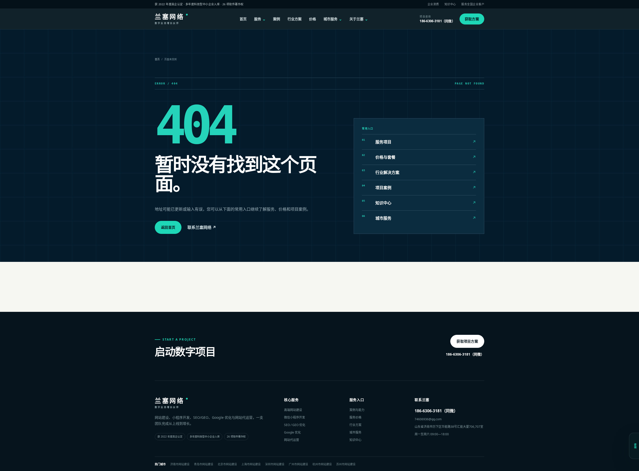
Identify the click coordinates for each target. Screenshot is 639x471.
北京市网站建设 (227, 464)
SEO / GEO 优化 (294, 425)
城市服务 (332, 19)
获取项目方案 (467, 341)
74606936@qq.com (428, 419)
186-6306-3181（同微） (465, 354)
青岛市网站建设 (203, 464)
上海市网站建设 (251, 464)
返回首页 (168, 227)
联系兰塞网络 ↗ (201, 227)
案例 (276, 18)
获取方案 (472, 18)
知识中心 (450, 4)
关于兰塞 (358, 19)
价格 (312, 18)
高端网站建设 (293, 410)
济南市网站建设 (179, 464)
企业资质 (433, 4)
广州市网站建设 (298, 464)
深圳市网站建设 (274, 464)
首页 (243, 18)
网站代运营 (291, 440)
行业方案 (295, 18)
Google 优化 (292, 432)
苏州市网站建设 (345, 464)
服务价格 (355, 417)
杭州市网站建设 (322, 464)
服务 (260, 19)
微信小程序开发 (294, 417)
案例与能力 (356, 410)
